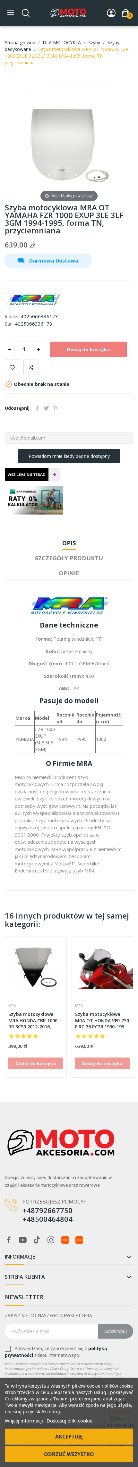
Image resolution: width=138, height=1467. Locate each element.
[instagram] (51, 1240)
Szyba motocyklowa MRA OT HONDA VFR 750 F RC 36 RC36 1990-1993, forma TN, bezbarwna (102, 1020)
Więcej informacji (24, 1420)
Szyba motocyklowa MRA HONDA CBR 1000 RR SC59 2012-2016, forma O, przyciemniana (32, 1020)
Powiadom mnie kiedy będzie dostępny (69, 456)
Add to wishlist (12, 367)
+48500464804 (47, 1219)
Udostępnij (37, 408)
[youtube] (23, 1240)
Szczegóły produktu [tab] (69, 558)
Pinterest (55, 408)
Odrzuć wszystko (69, 1454)
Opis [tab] (69, 543)
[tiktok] (37, 1240)
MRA (12, 1006)
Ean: (9, 324)
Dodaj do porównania (31, 367)
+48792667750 (47, 1210)
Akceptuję (69, 1436)
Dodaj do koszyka (88, 349)
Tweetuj (46, 408)
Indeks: (12, 316)
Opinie (69, 573)
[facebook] (9, 1240)
